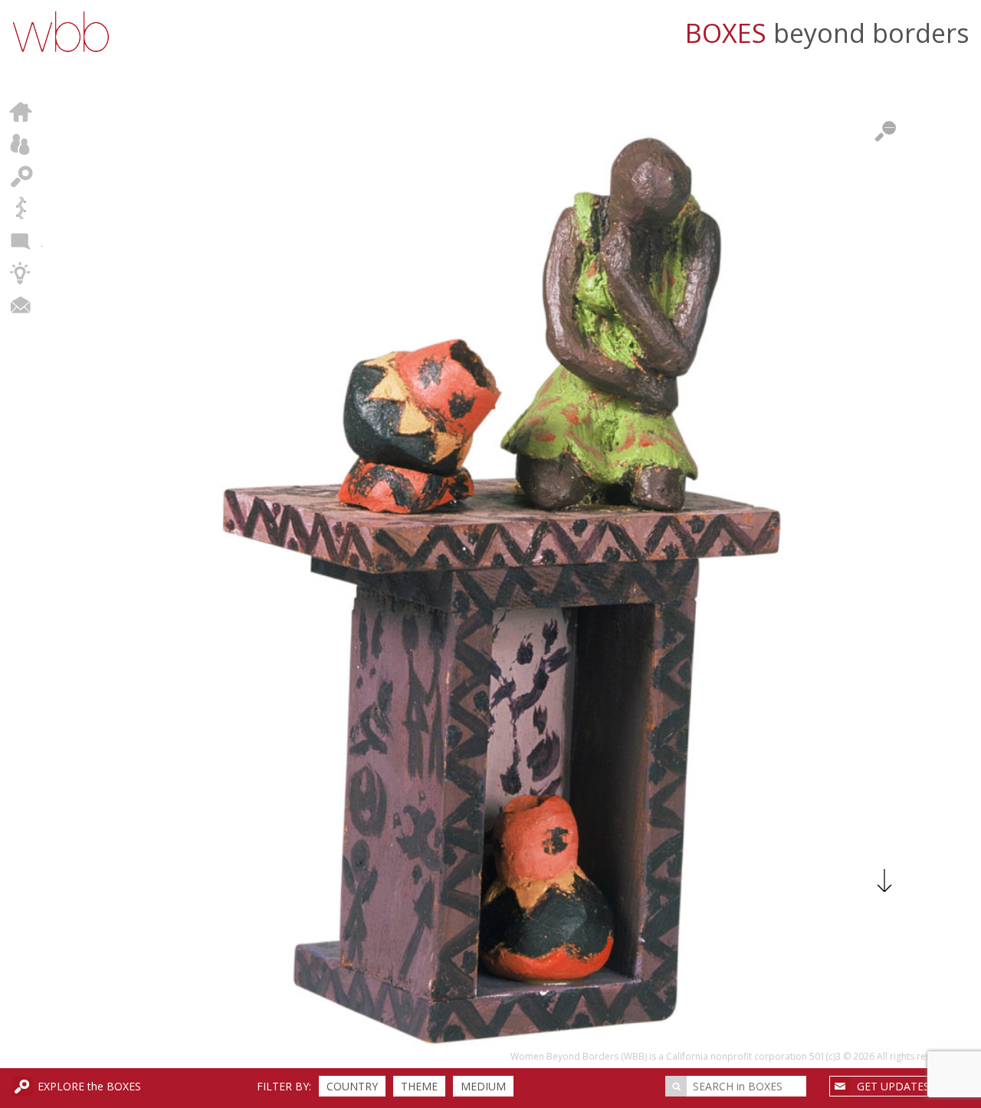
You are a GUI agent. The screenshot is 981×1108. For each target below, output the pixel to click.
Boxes (21, 176)
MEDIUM (483, 1086)
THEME (419, 1086)
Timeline (21, 208)
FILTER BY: (284, 1086)
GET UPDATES (893, 1086)
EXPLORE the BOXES (89, 1086)
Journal (21, 240)
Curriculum (21, 273)
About (21, 144)
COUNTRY (352, 1086)
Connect (21, 305)
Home (21, 112)
